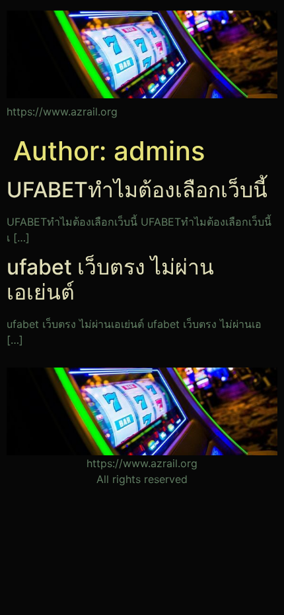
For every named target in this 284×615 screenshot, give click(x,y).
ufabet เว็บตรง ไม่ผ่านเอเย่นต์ (110, 279)
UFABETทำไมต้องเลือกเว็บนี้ (137, 190)
